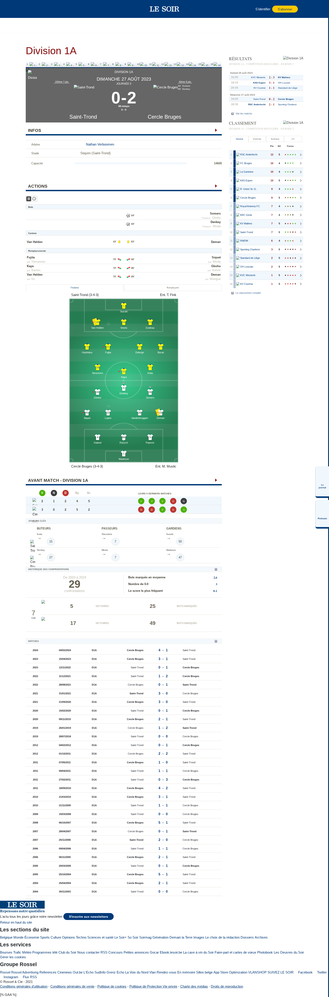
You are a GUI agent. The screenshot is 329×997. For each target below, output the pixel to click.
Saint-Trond (83, 117)
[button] (36, 9)
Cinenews (64, 972)
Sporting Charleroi (287, 104)
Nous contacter (88, 952)
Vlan (152, 972)
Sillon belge (204, 972)
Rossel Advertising (24, 972)
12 (162, 64)
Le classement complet (248, 293)
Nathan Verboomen (100, 144)
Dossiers (247, 937)
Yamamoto (38, 261)
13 (175, 64)
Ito (33, 279)
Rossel (5, 972)
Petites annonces (136, 952)
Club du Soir (67, 952)
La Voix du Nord (136, 972)
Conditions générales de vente (72, 986)
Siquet (216, 257)
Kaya (30, 266)
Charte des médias (194, 986)
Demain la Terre (180, 937)
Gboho (216, 217)
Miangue (215, 279)
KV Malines (284, 77)
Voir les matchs (244, 113)
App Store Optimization (230, 972)
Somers (215, 213)
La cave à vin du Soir (198, 952)
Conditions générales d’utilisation (23, 986)
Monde (18, 937)
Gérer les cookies (13, 957)
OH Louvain (284, 82)
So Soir (133, 937)
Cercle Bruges (164, 117)
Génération (160, 937)
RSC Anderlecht (256, 104)
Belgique (6, 937)
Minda (217, 226)
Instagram (10, 977)
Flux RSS (29, 977)
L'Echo (88, 972)
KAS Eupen (259, 82)
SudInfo (100, 972)
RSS (103, 952)
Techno (81, 937)
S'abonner (285, 9)
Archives (261, 937)
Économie (31, 937)
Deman (216, 242)
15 (199, 64)
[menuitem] (322, 481)
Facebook (305, 972)
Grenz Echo (115, 972)
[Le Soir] (164, 9)
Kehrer (216, 270)
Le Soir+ (120, 937)
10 (138, 64)
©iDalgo (30, 899)
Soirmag (145, 937)
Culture (56, 937)
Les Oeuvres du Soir (289, 952)
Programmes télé (45, 952)
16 (212, 64)
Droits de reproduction (227, 986)
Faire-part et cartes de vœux (235, 952)
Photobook (265, 952)
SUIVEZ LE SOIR (280, 972)
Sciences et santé (100, 937)
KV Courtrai (259, 88)
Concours (115, 952)
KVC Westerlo (258, 77)
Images (198, 937)
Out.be (78, 972)
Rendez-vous (166, 972)
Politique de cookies (111, 986)
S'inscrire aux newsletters (88, 916)
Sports (45, 937)
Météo (26, 952)
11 (150, 64)
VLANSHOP (257, 972)
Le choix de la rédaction (222, 937)
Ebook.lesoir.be (171, 952)
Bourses (6, 952)
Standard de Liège (287, 88)
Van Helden (35, 242)
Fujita (31, 257)
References (47, 972)
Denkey (216, 222)
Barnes (36, 270)
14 (187, 64)
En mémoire (186, 972)
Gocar (154, 952)
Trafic (17, 952)
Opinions (68, 937)
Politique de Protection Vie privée (153, 986)
